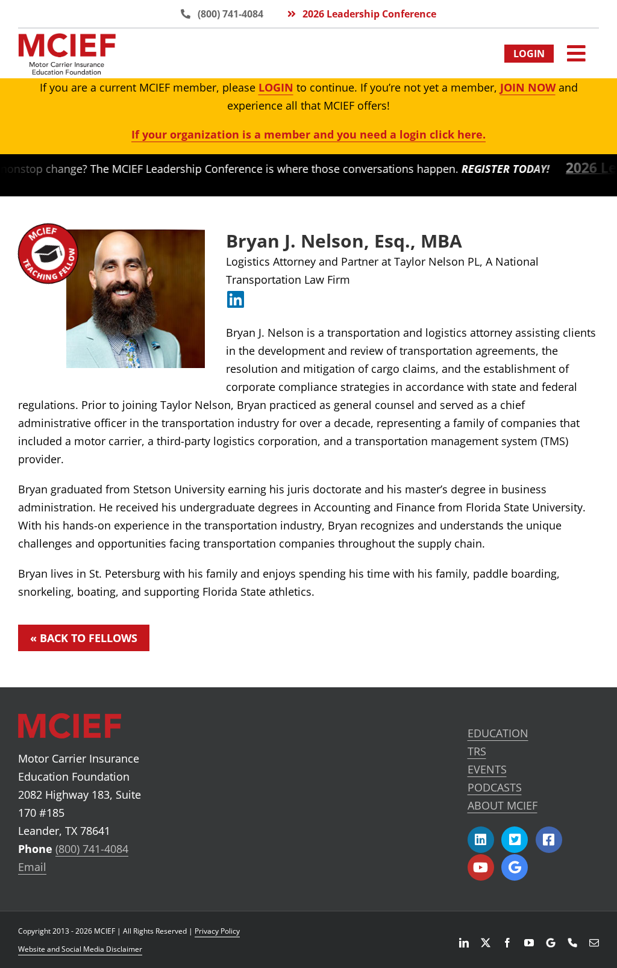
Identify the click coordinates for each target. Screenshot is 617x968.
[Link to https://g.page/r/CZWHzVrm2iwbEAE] (514, 867)
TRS (477, 751)
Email (32, 867)
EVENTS (487, 769)
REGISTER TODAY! (486, 168)
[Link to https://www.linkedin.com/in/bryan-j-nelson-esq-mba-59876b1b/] (235, 299)
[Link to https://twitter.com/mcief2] (514, 839)
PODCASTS (495, 787)
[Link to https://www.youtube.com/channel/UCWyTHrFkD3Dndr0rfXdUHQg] (481, 867)
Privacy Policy (217, 931)
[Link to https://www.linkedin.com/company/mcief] (481, 839)
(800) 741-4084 (91, 849)
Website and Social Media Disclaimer (80, 949)
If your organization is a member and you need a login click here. (308, 134)
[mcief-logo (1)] (67, 38)
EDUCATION (498, 733)
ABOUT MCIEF (502, 805)
